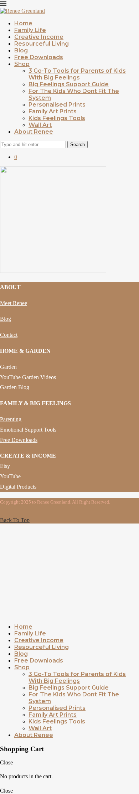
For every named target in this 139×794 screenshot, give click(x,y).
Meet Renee (13, 303)
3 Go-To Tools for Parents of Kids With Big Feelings (77, 74)
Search (77, 144)
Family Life (30, 30)
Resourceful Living (41, 43)
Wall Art (40, 125)
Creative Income (38, 36)
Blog (21, 50)
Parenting (10, 419)
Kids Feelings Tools (57, 118)
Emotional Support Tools (28, 430)
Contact (8, 335)
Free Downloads (38, 57)
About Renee (33, 131)
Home (23, 23)
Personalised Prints (57, 104)
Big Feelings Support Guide (69, 84)
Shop (22, 64)
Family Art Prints (53, 111)
